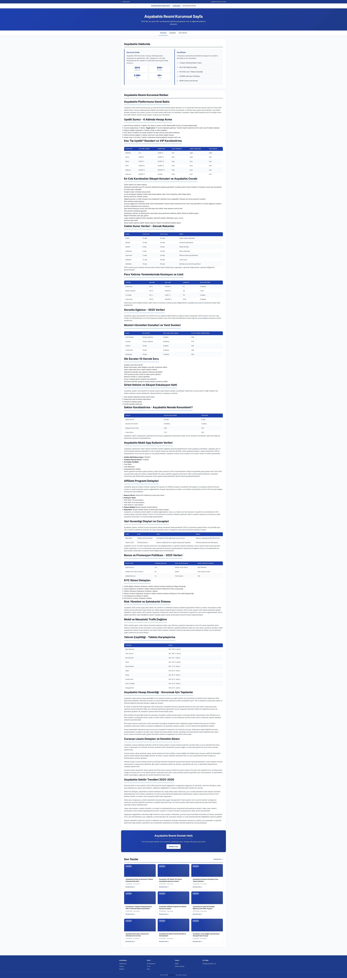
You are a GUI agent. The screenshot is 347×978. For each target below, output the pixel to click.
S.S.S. (149, 966)
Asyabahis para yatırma (196, 303)
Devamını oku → (130, 887)
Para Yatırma (183, 33)
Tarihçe (121, 966)
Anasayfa (163, 33)
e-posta (180, 218)
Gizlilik (177, 963)
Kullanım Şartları (179, 966)
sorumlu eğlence (203, 318)
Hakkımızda (122, 963)
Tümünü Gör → (218, 859)
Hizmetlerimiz (151, 963)
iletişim (126, 393)
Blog (148, 969)
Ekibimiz (121, 969)
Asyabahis (172, 33)
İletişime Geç (173, 846)
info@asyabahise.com (209, 963)
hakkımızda (128, 438)
